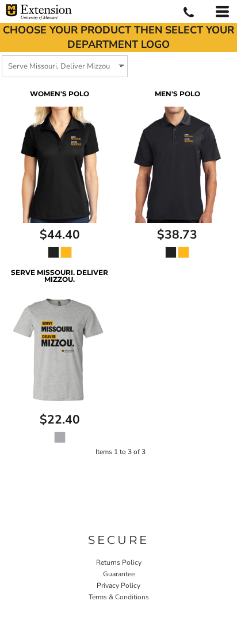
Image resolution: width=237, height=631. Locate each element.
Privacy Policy (118, 585)
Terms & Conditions (119, 597)
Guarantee (119, 574)
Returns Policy (119, 562)
